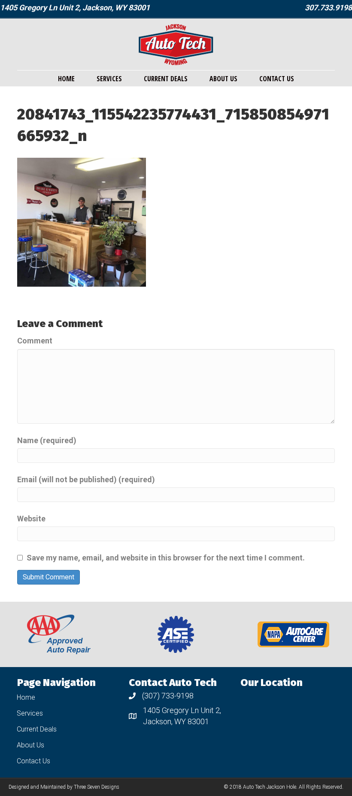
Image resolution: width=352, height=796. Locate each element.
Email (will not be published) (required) (86, 479)
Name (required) (46, 440)
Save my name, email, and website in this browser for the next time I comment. (166, 557)
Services (109, 78)
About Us (223, 78)
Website (31, 518)
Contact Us (276, 78)
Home (66, 78)
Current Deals (166, 78)
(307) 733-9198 (168, 695)
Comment (34, 340)
